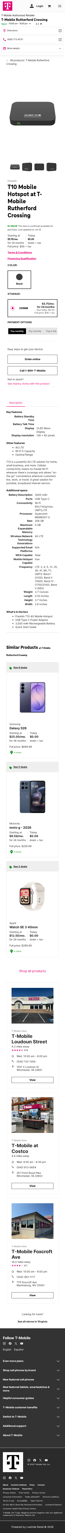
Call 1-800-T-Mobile (33, 370)
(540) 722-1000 (26, 1061)
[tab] (15, 402)
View (32, 1079)
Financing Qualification (22, 258)
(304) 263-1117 (26, 1276)
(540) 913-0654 (26, 1167)
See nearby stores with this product (29, 383)
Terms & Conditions (20, 252)
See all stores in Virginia (32, 1321)
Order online (32, 359)
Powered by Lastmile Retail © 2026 (32, 1526)
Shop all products (32, 971)
